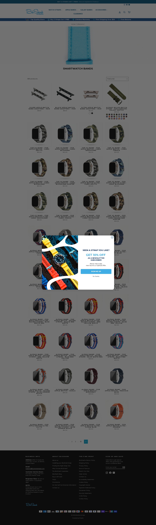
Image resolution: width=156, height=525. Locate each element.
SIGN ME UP (96, 271)
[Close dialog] (112, 237)
